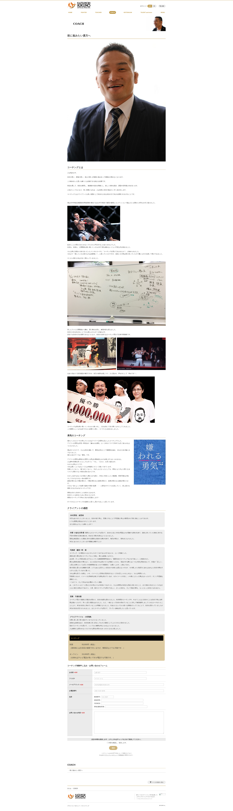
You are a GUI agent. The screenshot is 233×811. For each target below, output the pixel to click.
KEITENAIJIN (128, 12)
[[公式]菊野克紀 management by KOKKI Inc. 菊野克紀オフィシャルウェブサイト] (78, 5)
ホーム (69, 788)
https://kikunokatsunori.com (145, 798)
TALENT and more (146, 12)
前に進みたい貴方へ (76, 770)
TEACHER (98, 12)
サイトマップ (85, 806)
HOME (70, 12)
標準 (149, 6)
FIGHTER (84, 12)
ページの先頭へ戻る (157, 782)
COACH (112, 12)
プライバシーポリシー (111, 755)
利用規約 (121, 755)
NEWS (163, 12)
